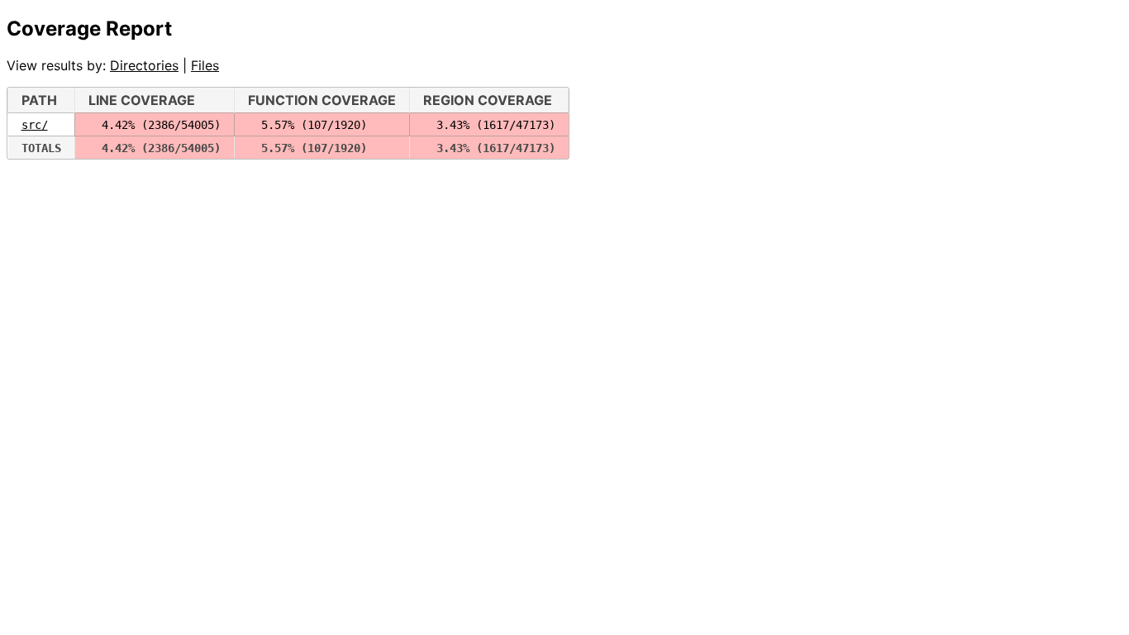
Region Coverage (487, 100)
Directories (144, 65)
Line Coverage (141, 100)
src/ (34, 124)
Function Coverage (322, 100)
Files (205, 65)
